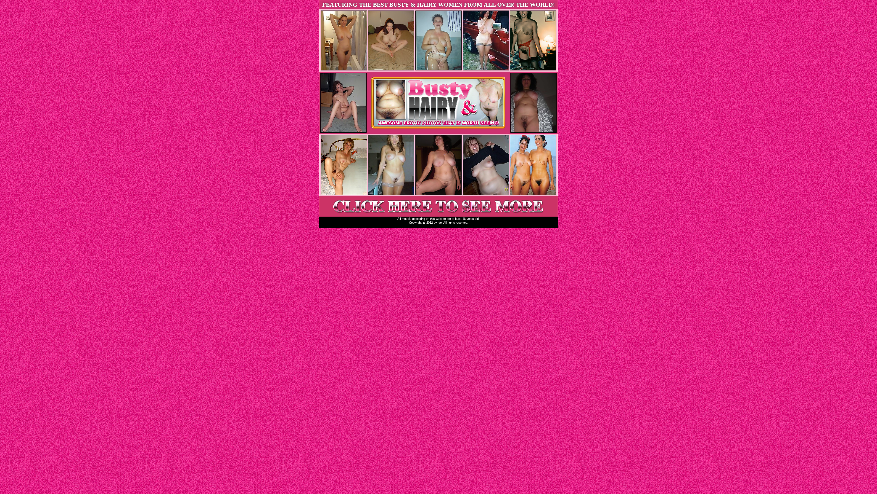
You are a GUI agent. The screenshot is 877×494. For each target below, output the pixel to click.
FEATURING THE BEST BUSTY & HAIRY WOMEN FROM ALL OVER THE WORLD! (438, 4)
